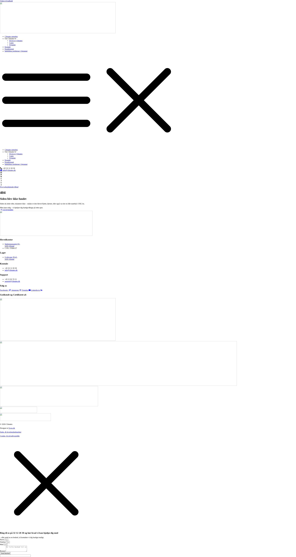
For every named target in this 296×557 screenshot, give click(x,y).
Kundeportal (9, 49)
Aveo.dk (12, 428)
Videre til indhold (6, 1)
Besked (3, 551)
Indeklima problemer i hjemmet (16, 51)
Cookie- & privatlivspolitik (10, 436)
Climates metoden (11, 37)
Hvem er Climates (15, 41)
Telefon (3, 542)
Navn (2, 540)
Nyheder (12, 45)
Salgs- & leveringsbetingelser (10, 432)
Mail (2, 544)
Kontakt (8, 47)
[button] (148, 100)
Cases (11, 43)
